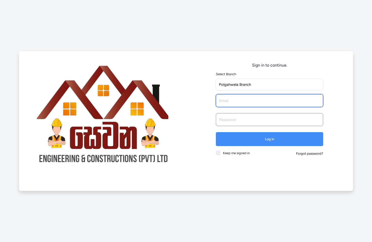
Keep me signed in (236, 153)
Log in (269, 139)
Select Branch (226, 74)
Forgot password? (309, 153)
